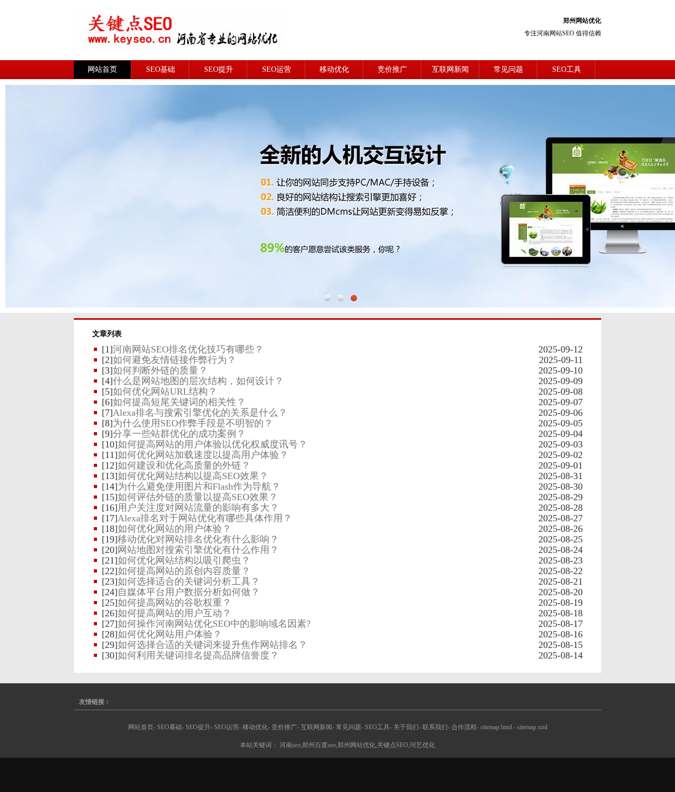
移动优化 (334, 69)
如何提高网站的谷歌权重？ (175, 602)
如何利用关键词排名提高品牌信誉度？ (198, 655)
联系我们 (435, 727)
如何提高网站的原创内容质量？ (184, 571)
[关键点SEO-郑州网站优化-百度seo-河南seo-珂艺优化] (178, 29)
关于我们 (406, 727)
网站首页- (142, 727)
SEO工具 (566, 69)
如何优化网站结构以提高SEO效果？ (193, 476)
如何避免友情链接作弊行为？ (174, 360)
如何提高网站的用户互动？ (175, 613)
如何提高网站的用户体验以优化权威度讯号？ (212, 444)
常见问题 (508, 69)
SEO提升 (218, 69)
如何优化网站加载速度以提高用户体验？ (203, 455)
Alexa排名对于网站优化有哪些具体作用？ (205, 518)
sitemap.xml (532, 727)
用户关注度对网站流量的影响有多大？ (198, 507)
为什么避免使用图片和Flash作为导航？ (199, 486)
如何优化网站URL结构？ (165, 391)
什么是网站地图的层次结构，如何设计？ (198, 381)
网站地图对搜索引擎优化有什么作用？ (198, 550)
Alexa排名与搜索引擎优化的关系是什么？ (200, 412)
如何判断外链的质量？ (160, 370)
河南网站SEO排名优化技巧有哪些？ (188, 349)
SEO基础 (160, 69)
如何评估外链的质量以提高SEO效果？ (198, 497)
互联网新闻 (450, 69)
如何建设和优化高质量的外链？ (184, 465)
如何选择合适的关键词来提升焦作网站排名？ (212, 645)
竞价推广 (392, 69)
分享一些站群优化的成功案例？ (179, 433)
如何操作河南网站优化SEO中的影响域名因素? (214, 623)
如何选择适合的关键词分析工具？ (189, 581)
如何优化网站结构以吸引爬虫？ (184, 560)
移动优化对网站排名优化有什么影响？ (198, 539)
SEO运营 (276, 69)
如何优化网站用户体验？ (170, 634)
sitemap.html (496, 727)
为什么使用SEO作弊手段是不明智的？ (193, 423)
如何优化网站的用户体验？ (175, 528)
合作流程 (464, 727)
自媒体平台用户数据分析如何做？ (189, 592)
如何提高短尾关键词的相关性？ (179, 402)
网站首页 (102, 69)
